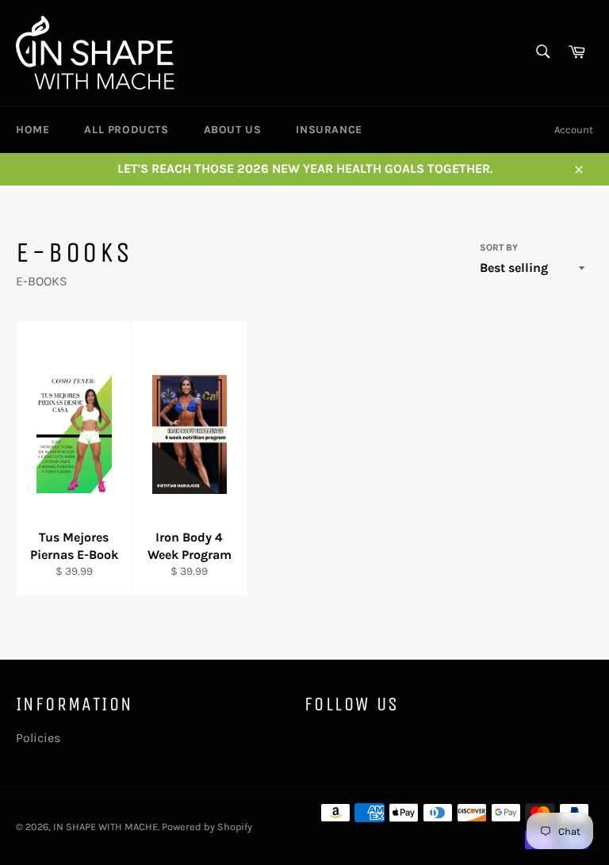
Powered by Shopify (207, 826)
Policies (38, 737)
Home (32, 129)
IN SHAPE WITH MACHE (105, 826)
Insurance (329, 129)
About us (233, 129)
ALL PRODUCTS (126, 129)
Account (573, 130)
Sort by (499, 247)
